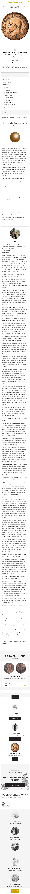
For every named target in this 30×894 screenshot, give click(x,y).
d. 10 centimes (24, 6)
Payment (18, 117)
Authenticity (3, 117)
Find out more (15, 785)
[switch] (8, 806)
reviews (6, 798)
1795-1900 (17, 6)
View (15, 759)
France (12, 6)
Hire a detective (15, 739)
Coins (7, 6)
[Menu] (11, 802)
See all (15, 697)
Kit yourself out (15, 718)
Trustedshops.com (17, 797)
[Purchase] (24, 684)
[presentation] (3, 44)
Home (3, 6)
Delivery (11, 117)
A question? (25, 117)
